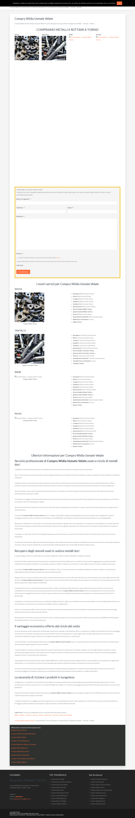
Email (70, 208)
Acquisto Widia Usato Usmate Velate (101, 790)
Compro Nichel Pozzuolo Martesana (23, 734)
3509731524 (19, 796)
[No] (133, 3)
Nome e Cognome (23, 199)
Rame (41, 715)
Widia (16, 715)
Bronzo (35, 715)
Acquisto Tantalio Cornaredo (99, 779)
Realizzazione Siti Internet (17, 815)
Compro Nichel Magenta (98, 798)
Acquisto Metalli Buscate (19, 748)
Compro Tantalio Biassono (20, 741)
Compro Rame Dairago (57, 779)
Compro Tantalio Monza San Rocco (23, 759)
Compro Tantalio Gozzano (98, 793)
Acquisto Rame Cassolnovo (20, 755)
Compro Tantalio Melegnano (59, 796)
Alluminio (48, 715)
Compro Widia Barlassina (98, 801)
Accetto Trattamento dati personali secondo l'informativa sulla (39, 258)
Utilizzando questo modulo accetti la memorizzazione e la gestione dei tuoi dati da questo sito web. (47, 261)
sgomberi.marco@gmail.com (22, 799)
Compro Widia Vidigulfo (19, 762)
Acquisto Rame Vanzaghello (59, 785)
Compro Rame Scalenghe (58, 801)
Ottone (55, 715)
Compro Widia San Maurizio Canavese (23, 744)
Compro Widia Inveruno (97, 787)
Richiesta (20, 216)
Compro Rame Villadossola (98, 796)
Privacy (19, 253)
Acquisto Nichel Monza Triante (60, 793)
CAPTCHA (19, 265)
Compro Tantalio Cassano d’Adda (100, 785)
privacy (58, 258)
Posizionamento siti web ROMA (35, 815)
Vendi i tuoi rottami (65, 715)
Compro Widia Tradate (18, 737)
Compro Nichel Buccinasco (20, 751)
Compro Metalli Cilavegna (58, 787)
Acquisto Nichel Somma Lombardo (61, 782)
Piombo (28, 715)
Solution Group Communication (54, 815)
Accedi (36, 813)
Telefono (20, 208)
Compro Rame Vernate (97, 782)
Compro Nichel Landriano (98, 804)
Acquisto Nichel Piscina (19, 730)
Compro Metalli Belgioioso (59, 798)
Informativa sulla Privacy (17, 813)
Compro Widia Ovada (57, 790)
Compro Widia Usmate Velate (24, 721)
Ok (119, 3)
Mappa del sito (29, 813)
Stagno (22, 715)
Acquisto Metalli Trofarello (59, 804)
